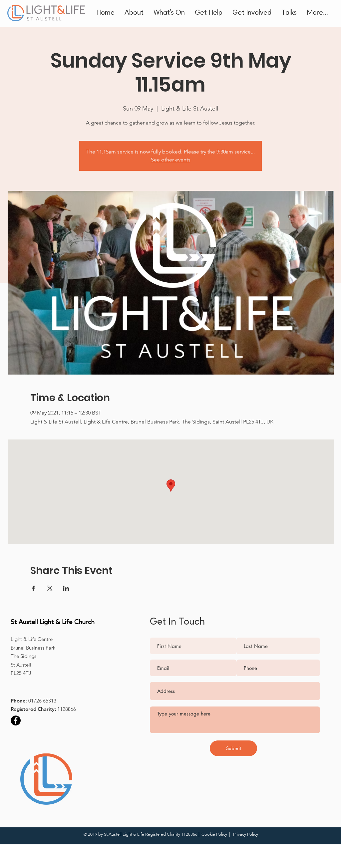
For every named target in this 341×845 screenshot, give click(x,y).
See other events (170, 159)
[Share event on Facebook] (33, 588)
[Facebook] (16, 720)
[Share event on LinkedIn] (66, 588)
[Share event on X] (50, 588)
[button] (134, 13)
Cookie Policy (214, 834)
